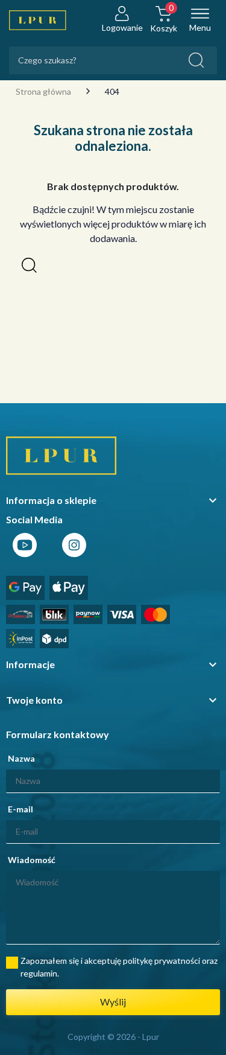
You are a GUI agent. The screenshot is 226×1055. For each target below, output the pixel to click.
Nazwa (21, 758)
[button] (29, 265)
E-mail (20, 809)
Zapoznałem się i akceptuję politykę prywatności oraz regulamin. (119, 966)
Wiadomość (31, 860)
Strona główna (43, 92)
